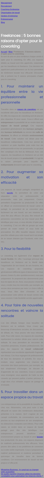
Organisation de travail (10, 13)
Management (6, 3)
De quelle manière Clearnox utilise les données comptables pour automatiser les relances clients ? (22, 475)
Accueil (4, 52)
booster (40, 437)
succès (10, 193)
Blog (3, 22)
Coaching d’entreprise (10, 9)
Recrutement (6, 6)
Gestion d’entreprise (9, 16)
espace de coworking (26, 109)
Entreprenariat (7, 19)
